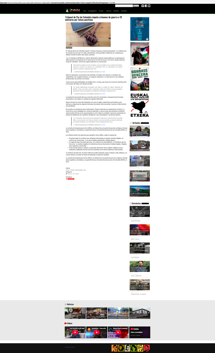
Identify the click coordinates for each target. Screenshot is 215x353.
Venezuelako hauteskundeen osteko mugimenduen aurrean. (138, 179)
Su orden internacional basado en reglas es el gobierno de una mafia (139, 194)
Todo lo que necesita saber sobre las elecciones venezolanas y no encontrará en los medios (139, 163)
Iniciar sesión (71, 347)
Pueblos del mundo (73, 174)
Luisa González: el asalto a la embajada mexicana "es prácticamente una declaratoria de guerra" (139, 250)
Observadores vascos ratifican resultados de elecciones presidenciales (73, 316)
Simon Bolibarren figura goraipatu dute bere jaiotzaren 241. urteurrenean (138, 316)
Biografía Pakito (92, 10)
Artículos (108, 10)
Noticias (101, 10)
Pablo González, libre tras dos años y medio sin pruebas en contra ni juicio (96, 317)
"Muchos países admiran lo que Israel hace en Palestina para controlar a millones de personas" (139, 269)
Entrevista (116, 10)
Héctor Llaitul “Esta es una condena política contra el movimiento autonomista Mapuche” (139, 232)
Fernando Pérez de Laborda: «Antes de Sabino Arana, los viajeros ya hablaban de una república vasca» (139, 287)
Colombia (71, 179)
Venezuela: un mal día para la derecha (118, 317)
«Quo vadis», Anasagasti (136, 149)
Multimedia (124, 10)
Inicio (84, 10)
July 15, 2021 (102, 71)
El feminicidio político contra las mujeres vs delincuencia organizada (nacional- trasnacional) (139, 133)
